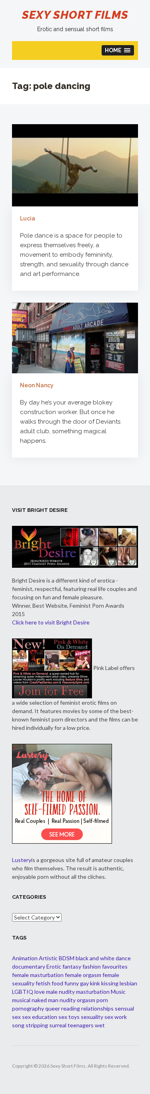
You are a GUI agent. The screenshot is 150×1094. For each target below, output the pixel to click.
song (18, 1025)
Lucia (27, 218)
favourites (115, 966)
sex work (115, 1016)
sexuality (92, 1016)
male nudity (60, 991)
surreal (57, 1025)
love (39, 991)
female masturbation (38, 974)
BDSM (66, 958)
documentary (28, 966)
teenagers (81, 1025)
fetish (43, 983)
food (57, 983)
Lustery (21, 859)
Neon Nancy (37, 385)
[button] (118, 50)
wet (100, 1025)
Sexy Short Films (75, 15)
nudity (68, 1000)
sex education (39, 1016)
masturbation (93, 991)
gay (84, 983)
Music (118, 991)
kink (95, 983)
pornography (28, 1008)
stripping (37, 1025)
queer (52, 1008)
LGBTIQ (22, 991)
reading (70, 1008)
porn (102, 1000)
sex (16, 1016)
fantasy (71, 966)
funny (71, 983)
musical (21, 1000)
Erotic (53, 966)
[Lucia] (75, 165)
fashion (91, 966)
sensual (124, 1008)
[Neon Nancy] (75, 337)
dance (123, 958)
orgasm (86, 1000)
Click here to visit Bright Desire (51, 622)
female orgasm (83, 974)
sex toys (69, 1016)
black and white (95, 958)
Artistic (48, 958)
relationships (97, 1008)
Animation (25, 958)
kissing (109, 983)
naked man (45, 1000)
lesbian (128, 983)
